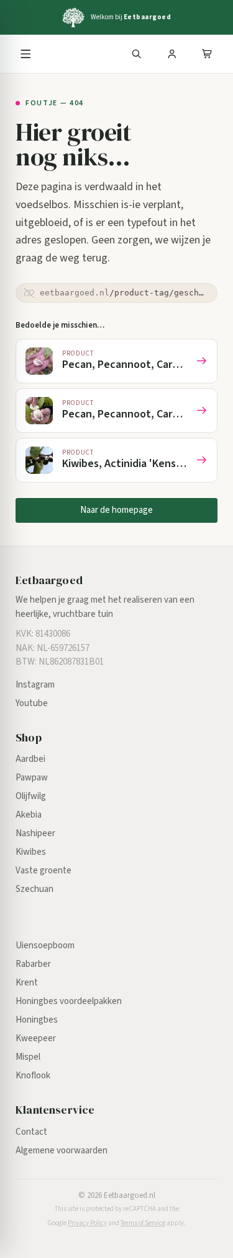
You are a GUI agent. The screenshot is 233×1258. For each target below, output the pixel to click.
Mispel (28, 1057)
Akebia (29, 814)
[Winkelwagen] (207, 54)
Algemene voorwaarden (61, 1150)
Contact (31, 1131)
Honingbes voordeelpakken (69, 1001)
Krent (27, 982)
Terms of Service (143, 1223)
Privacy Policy (87, 1223)
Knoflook (33, 1075)
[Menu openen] (25, 54)
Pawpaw (32, 777)
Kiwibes (31, 851)
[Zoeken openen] (137, 54)
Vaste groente (43, 870)
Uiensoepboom (45, 945)
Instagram (35, 684)
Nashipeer (35, 833)
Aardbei (30, 759)
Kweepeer (36, 1038)
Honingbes (37, 1019)
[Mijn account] (172, 54)
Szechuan (34, 889)
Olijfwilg (31, 796)
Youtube (32, 703)
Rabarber (33, 964)
